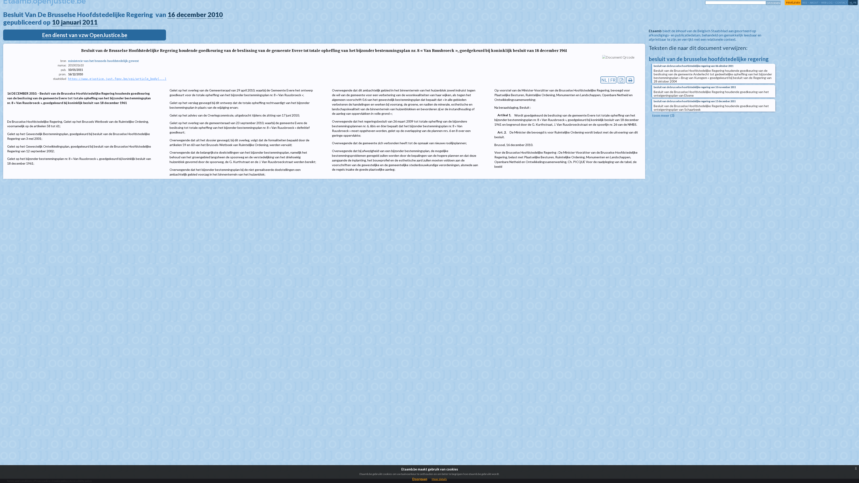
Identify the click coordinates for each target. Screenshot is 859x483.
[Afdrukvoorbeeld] (630, 79)
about (814, 2)
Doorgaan (419, 479)
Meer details (439, 479)
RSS (804, 2)
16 (171, 14)
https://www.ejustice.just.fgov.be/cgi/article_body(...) (117, 78)
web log (827, 2)
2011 (90, 22)
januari (71, 22)
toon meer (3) (663, 115)
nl (851, 2)
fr (854, 2)
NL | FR (608, 80)
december (191, 14)
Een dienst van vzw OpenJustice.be (84, 35)
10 (56, 22)
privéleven (793, 2)
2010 (215, 14)
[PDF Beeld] (621, 79)
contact (841, 2)
